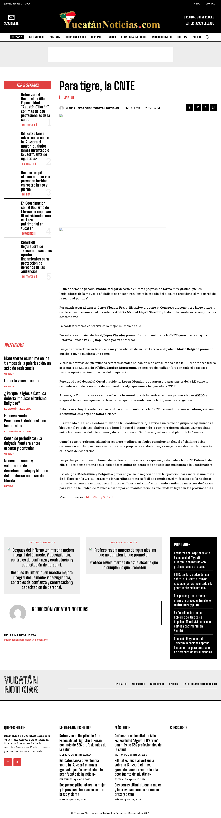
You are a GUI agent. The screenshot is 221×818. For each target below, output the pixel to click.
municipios (28, 233)
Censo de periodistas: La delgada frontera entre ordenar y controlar (23, 443)
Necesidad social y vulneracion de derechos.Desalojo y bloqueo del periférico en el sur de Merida (26, 470)
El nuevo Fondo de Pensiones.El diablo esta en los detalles (25, 420)
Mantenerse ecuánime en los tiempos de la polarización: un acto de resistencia (27, 363)
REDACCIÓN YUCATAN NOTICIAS (98, 108)
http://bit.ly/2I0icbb (100, 497)
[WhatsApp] (213, 107)
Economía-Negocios (18, 409)
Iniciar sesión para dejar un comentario (26, 639)
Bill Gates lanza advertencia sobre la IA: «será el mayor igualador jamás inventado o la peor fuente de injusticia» (35, 146)
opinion (9, 374)
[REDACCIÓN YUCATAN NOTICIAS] (62, 108)
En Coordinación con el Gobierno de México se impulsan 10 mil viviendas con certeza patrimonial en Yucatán (36, 215)
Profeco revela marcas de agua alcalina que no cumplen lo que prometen (124, 565)
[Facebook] (189, 107)
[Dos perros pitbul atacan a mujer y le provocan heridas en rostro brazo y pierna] (11, 177)
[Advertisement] (110, 54)
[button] (207, 37)
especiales (28, 164)
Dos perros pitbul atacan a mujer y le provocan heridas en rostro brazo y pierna (35, 181)
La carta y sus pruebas (21, 380)
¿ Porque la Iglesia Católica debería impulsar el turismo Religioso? (25, 398)
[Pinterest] (205, 107)
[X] (197, 107)
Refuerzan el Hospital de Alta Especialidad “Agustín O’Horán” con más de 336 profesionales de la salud (35, 107)
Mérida (26, 194)
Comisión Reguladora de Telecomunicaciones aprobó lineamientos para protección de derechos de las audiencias (36, 257)
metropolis (29, 124)
